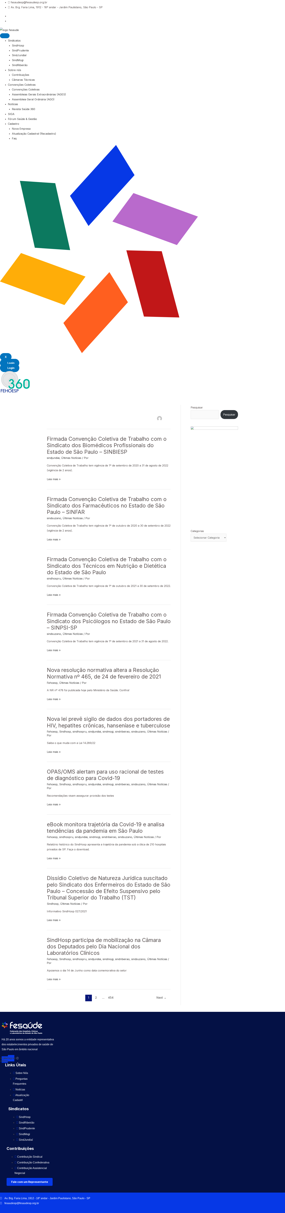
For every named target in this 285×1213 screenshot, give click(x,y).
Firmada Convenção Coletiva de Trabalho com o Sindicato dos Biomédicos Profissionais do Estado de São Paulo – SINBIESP (107, 445)
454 (110, 997)
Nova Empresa (21, 128)
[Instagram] (9, 21)
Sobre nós (14, 70)
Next (161, 997)
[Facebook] (9, 16)
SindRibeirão (20, 65)
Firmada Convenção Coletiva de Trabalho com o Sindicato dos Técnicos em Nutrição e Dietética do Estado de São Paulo (107, 566)
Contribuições (20, 74)
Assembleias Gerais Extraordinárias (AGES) (39, 94)
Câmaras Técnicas (23, 79)
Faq (14, 138)
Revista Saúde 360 (23, 109)
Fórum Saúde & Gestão (22, 119)
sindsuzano (54, 518)
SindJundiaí (19, 55)
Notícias (13, 104)
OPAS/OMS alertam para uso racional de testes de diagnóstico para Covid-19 (105, 774)
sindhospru (54, 578)
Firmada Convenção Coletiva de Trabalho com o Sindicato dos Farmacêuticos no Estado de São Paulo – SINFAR (107, 505)
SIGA (11, 114)
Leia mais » (54, 479)
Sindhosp (65, 731)
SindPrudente (20, 50)
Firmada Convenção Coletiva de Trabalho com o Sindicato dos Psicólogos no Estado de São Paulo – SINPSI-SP (109, 621)
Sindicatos (14, 40)
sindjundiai (53, 458)
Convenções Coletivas (22, 84)
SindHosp (18, 45)
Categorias (197, 531)
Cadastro (13, 123)
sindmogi (108, 731)
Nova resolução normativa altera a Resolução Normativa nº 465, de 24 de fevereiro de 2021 (104, 673)
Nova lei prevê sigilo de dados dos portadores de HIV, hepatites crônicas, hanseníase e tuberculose (108, 722)
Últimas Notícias (71, 458)
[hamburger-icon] (5, 35)
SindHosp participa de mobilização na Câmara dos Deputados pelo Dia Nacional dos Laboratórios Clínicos (104, 946)
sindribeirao (122, 731)
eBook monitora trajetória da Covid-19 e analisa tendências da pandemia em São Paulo (105, 827)
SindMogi (17, 60)
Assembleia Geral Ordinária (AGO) (33, 99)
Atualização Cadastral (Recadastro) (34, 133)
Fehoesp (52, 682)
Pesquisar (197, 407)
